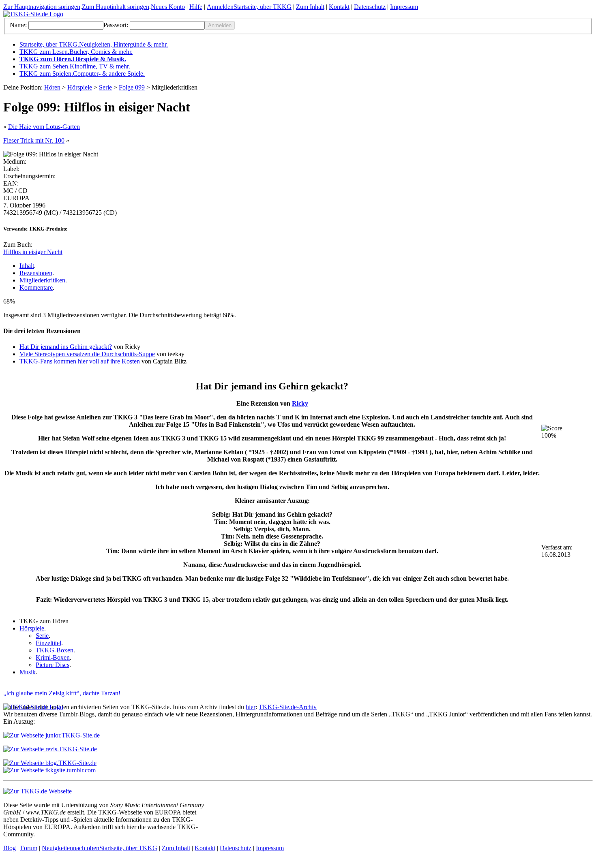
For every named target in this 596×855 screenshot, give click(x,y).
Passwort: (115, 24)
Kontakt (339, 6)
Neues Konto (168, 6)
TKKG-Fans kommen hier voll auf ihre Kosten (79, 361)
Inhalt (26, 265)
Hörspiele (79, 87)
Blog (9, 847)
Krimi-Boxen (53, 657)
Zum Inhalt (310, 6)
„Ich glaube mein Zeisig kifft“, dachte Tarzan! (61, 693)
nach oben (86, 847)
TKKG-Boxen (54, 650)
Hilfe (195, 6)
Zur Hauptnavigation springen (41, 6)
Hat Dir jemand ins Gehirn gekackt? (65, 346)
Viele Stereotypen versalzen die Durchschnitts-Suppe (87, 354)
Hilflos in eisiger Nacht (32, 251)
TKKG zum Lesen (76, 51)
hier (250, 706)
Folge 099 (132, 87)
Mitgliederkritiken (42, 280)
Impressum (404, 6)
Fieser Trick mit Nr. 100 (33, 140)
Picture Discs (52, 664)
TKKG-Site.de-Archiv (288, 706)
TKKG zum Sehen (74, 66)
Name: (18, 24)
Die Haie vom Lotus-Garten (44, 126)
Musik (27, 672)
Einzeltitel (48, 642)
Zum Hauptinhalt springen (115, 6)
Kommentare (36, 287)
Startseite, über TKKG (263, 6)
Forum (28, 847)
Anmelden (220, 6)
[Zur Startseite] (33, 14)
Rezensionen (35, 272)
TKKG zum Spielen (82, 73)
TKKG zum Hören (72, 59)
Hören (52, 87)
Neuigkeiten (57, 847)
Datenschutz (370, 6)
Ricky (300, 403)
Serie (105, 87)
